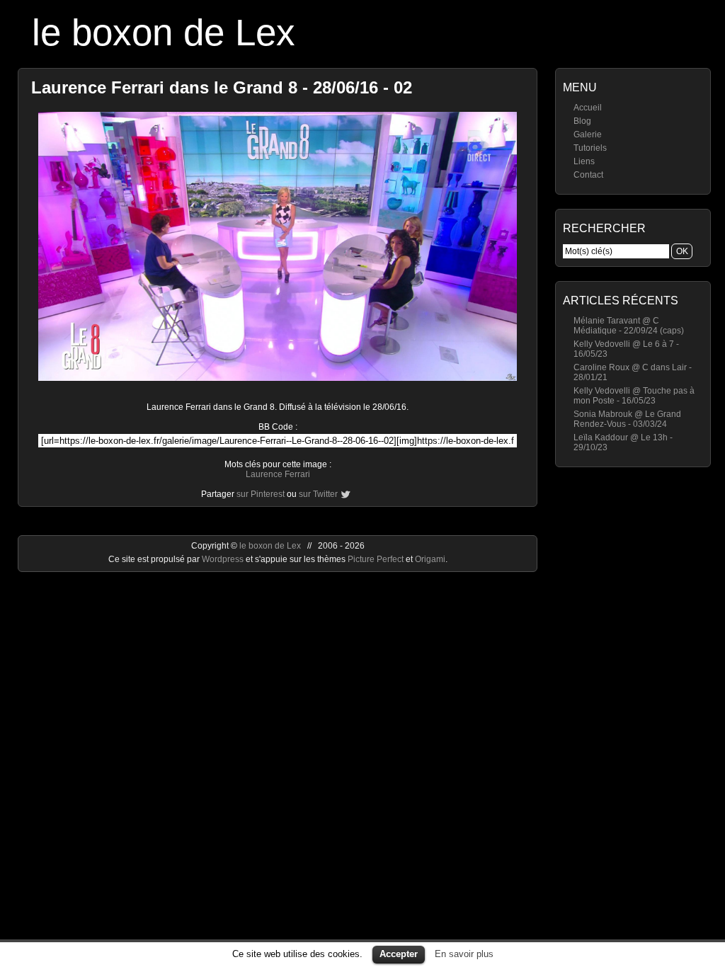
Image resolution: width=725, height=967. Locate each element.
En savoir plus (464, 954)
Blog (582, 121)
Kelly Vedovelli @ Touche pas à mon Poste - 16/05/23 (634, 396)
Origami (430, 559)
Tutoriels (590, 148)
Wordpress (224, 559)
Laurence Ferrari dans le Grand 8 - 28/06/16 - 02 (221, 87)
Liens (584, 161)
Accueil (587, 108)
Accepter (398, 954)
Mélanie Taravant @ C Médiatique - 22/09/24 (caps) (628, 326)
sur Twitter (318, 494)
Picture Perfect (376, 559)
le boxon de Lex (163, 32)
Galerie (587, 134)
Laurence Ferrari (278, 474)
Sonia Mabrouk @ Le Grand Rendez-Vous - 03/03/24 (627, 419)
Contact (588, 175)
